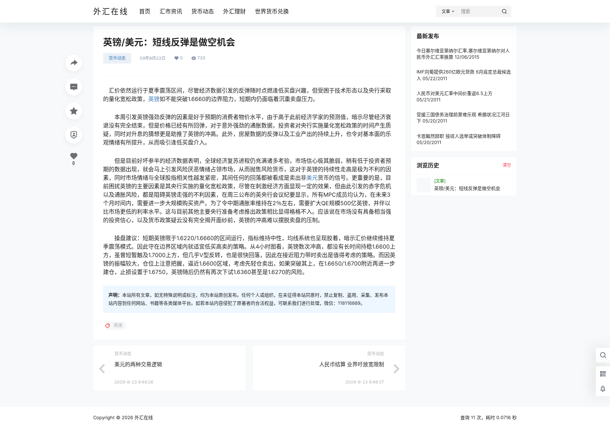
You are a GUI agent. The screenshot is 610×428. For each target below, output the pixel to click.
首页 (144, 11)
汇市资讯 (171, 11)
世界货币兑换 (272, 11)
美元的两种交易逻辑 (138, 364)
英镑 (154, 98)
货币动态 (202, 11)
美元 (312, 177)
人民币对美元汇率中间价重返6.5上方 (454, 93)
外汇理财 (234, 11)
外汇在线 (143, 417)
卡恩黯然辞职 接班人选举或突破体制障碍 (459, 136)
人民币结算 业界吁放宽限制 (351, 364)
